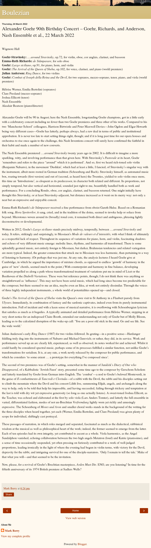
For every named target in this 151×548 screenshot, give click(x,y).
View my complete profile (15, 536)
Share (9, 494)
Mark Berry (12, 531)
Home (75, 510)
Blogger (82, 544)
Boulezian (15, 12)
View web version (75, 518)
